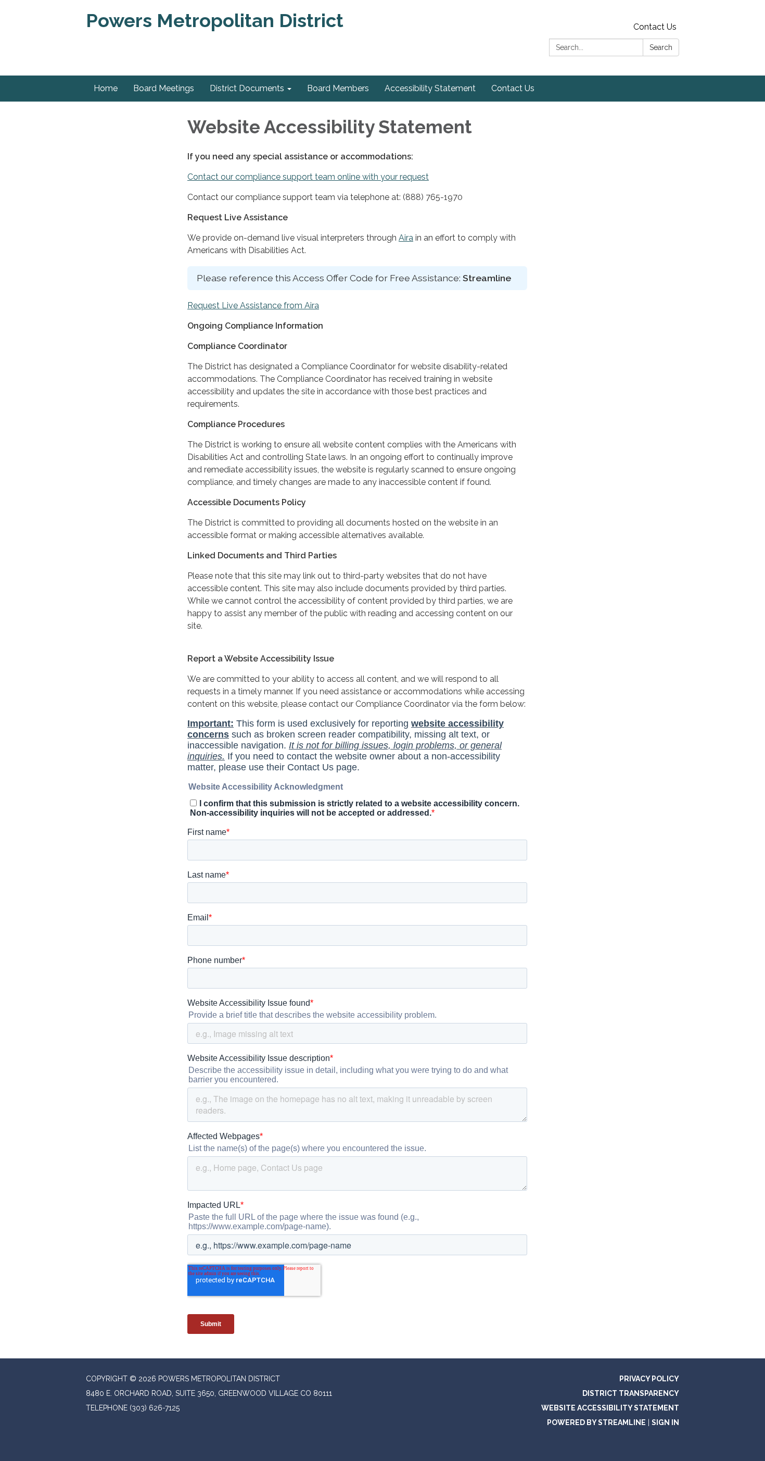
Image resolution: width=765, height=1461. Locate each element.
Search (660, 47)
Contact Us (655, 27)
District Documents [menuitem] (247, 88)
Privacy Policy (649, 1379)
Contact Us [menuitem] (512, 88)
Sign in (665, 1422)
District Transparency (630, 1393)
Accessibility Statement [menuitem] (430, 88)
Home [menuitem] (106, 88)
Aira (406, 238)
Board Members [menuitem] (338, 88)
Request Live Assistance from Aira (253, 305)
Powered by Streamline (596, 1422)
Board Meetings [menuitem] (163, 88)
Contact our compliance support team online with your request (308, 177)
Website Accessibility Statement (610, 1408)
